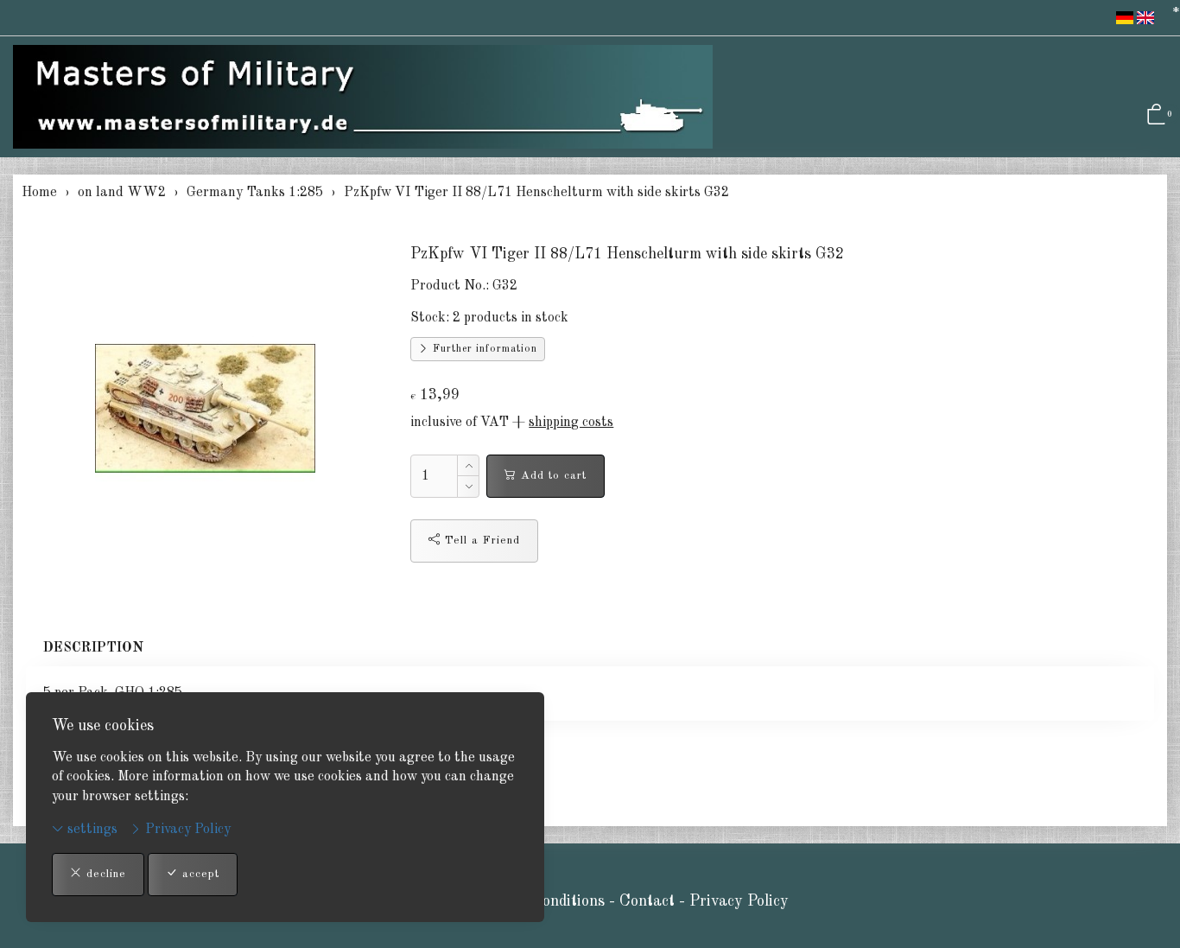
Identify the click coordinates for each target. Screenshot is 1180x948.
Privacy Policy (186, 830)
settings (90, 830)
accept (198, 874)
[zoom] (205, 408)
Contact (649, 901)
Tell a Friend (480, 540)
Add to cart (552, 475)
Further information (483, 349)
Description (93, 648)
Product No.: (449, 286)
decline (104, 874)
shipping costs (571, 422)
